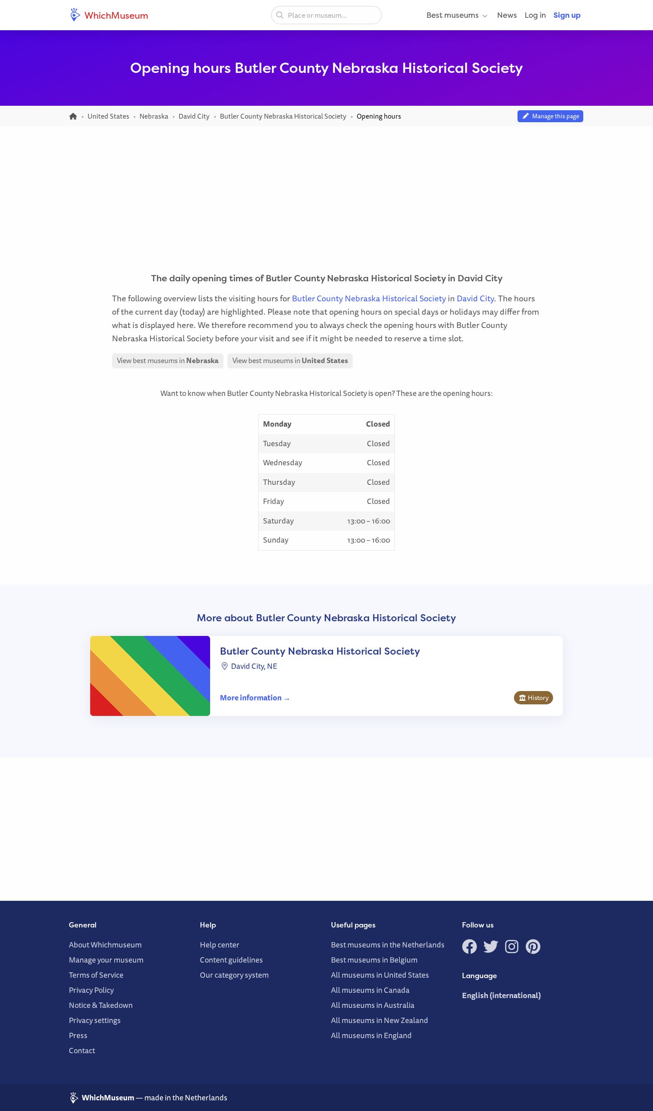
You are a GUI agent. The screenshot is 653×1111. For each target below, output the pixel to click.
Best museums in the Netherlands (388, 945)
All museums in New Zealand (379, 1020)
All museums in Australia (372, 1005)
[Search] (279, 15)
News (507, 15)
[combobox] (326, 15)
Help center (219, 945)
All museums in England (371, 1035)
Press (78, 1035)
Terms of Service (96, 975)
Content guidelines (231, 960)
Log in (535, 15)
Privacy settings (95, 1020)
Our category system (234, 975)
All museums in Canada (370, 990)
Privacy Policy (91, 990)
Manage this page (554, 116)
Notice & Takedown (101, 1005)
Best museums (452, 15)
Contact (82, 1050)
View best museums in (168, 360)
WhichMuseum (115, 15)
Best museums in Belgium (374, 960)
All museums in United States (380, 975)
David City (475, 298)
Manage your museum (106, 960)
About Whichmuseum (105, 945)
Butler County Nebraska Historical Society (369, 298)
